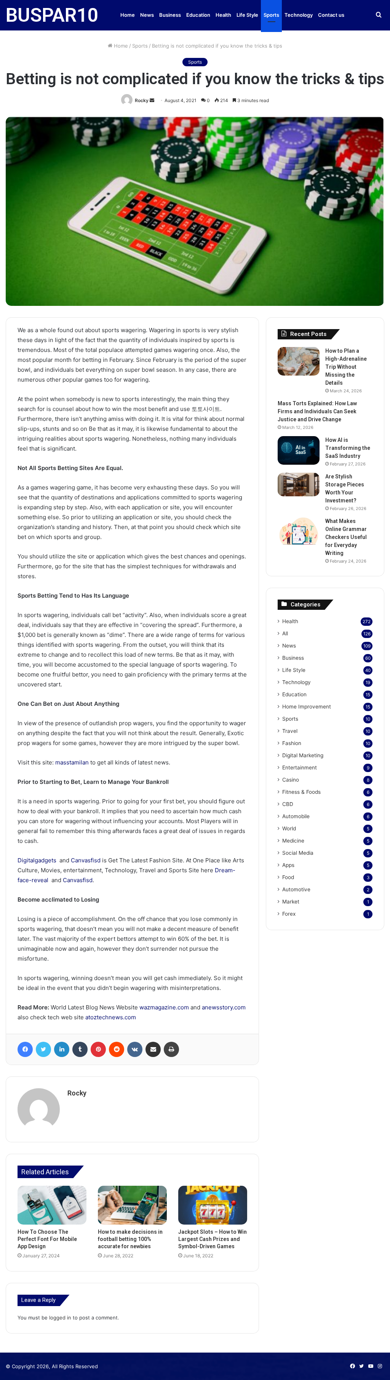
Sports (271, 15)
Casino (290, 780)
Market (290, 902)
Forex (289, 914)
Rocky (142, 100)
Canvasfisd (86, 860)
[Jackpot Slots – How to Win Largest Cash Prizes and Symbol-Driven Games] (212, 1205)
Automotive (296, 889)
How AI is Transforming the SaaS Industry (347, 448)
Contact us (331, 15)
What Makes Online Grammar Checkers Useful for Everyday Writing (346, 537)
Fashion (291, 743)
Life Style (247, 15)
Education (198, 15)
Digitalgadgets (37, 860)
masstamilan (72, 762)
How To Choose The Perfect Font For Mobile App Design (47, 1239)
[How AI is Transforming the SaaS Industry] (299, 450)
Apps (288, 865)
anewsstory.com (224, 1007)
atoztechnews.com (110, 1017)
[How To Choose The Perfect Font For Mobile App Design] (52, 1205)
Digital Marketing (302, 755)
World (289, 828)
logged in (60, 1317)
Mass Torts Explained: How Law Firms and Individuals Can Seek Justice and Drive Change (317, 411)
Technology (299, 15)
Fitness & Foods (301, 792)
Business (170, 15)
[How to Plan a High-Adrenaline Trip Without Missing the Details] (299, 361)
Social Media (297, 853)
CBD (287, 804)
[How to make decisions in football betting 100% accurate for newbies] (132, 1205)
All (285, 633)
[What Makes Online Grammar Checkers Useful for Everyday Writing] (299, 531)
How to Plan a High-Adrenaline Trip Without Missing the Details (346, 367)
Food (288, 877)
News (147, 15)
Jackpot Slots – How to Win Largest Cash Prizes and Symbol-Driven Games (212, 1239)
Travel (289, 731)
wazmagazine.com (164, 1007)
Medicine (293, 841)
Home (127, 15)
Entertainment (299, 767)
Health (223, 15)
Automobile (296, 816)
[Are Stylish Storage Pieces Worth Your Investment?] (299, 484)
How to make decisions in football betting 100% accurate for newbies (130, 1239)
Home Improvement (306, 707)
